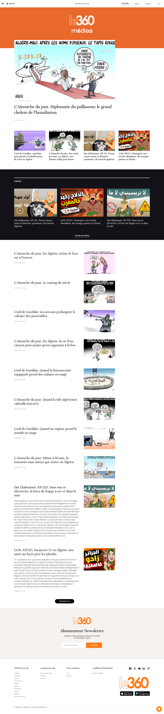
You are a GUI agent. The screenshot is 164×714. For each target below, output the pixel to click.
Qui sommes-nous (46, 673)
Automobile (17, 688)
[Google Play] (142, 693)
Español (148, 4)
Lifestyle (17, 694)
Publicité (43, 676)
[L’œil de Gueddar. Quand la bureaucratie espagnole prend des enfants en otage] (99, 379)
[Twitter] (134, 668)
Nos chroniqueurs (19, 696)
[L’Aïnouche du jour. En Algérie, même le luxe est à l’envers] (99, 263)
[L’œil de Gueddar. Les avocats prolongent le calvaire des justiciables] (99, 321)
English (137, 4)
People (16, 691)
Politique (17, 673)
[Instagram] (148, 668)
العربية (159, 4)
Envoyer (94, 645)
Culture (16, 683)
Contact (68, 676)
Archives (43, 678)
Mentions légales (97, 673)
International (18, 681)
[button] (159, 709)
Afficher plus (64, 601)
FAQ (67, 673)
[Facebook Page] (130, 668)
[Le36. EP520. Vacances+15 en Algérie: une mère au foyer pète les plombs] (99, 559)
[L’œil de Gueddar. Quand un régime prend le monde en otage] (99, 438)
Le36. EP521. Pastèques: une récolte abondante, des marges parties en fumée (81, 222)
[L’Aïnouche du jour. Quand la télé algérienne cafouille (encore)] (99, 409)
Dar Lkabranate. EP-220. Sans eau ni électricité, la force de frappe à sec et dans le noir (127, 223)
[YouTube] (139, 668)
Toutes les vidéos (82, 235)
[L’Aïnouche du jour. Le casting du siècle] (99, 292)
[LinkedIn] (144, 668)
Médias (16, 686)
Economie (17, 676)
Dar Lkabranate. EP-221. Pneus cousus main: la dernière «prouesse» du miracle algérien (34, 223)
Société (16, 678)
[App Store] (126, 693)
